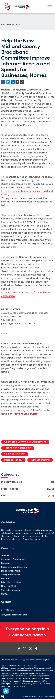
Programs (5, 563)
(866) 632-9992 (26, 671)
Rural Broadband (40, 460)
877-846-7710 (7, 610)
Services (5, 556)
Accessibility (49, 696)
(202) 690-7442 (37, 684)
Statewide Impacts (10, 590)
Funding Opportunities (12, 571)
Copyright (32, 696)
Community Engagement (13, 559)
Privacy (40, 696)
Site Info (25, 696)
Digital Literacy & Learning (14, 567)
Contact (5, 594)
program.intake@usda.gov (14, 686)
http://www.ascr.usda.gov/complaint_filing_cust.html (24, 668)
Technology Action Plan (17, 448)
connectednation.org (13, 410)
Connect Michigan (14, 454)
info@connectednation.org (14, 615)
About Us (5, 579)
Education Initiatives (11, 582)
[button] (6, 691)
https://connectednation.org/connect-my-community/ (25, 294)
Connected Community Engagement (25, 442)
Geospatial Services (10, 575)
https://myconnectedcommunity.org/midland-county (27, 193)
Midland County (13, 460)
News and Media (9, 586)
